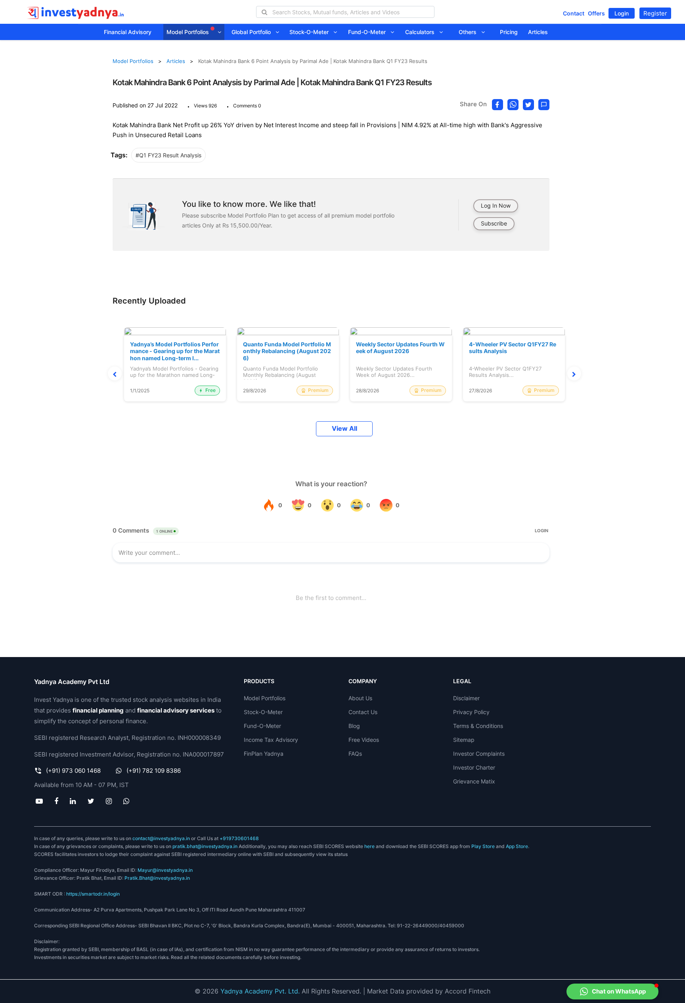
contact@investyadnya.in (161, 838)
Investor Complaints (479, 753)
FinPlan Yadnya (263, 753)
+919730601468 (239, 838)
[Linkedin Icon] (73, 800)
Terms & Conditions (478, 725)
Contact (573, 13)
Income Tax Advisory (271, 739)
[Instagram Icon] (108, 800)
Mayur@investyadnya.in (165, 870)
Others (470, 32)
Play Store (483, 846)
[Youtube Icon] (39, 800)
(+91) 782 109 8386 (153, 770)
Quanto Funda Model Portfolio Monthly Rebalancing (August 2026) (287, 351)
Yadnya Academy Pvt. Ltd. (260, 991)
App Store (517, 846)
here (369, 846)
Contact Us (362, 712)
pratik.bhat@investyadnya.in (204, 846)
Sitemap (464, 739)
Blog (354, 725)
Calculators (422, 32)
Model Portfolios (188, 32)
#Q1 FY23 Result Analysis (168, 155)
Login (621, 13)
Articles (538, 32)
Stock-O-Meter (311, 32)
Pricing (509, 32)
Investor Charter (474, 767)
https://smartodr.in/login (93, 894)
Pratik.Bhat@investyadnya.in (157, 878)
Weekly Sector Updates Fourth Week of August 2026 (400, 347)
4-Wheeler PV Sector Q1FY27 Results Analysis (512, 347)
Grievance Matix (474, 781)
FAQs (355, 753)
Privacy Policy (471, 712)
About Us (360, 698)
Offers (596, 13)
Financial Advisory (127, 32)
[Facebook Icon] (56, 800)
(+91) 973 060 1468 (73, 770)
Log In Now (496, 205)
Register (655, 13)
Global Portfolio (254, 32)
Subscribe (494, 223)
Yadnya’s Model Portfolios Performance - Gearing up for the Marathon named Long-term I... (175, 351)
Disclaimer (466, 698)
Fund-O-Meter (369, 32)
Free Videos (363, 739)
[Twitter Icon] (91, 800)
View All (344, 428)
